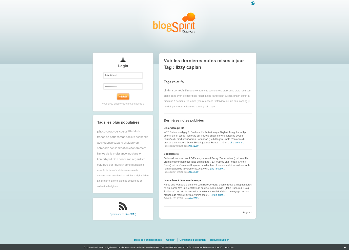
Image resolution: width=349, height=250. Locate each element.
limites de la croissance (112, 153)
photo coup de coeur (112, 131)
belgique (113, 186)
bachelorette (215, 90)
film (187, 90)
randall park (170, 106)
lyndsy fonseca (205, 101)
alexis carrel (103, 180)
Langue (253, 3)
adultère (130, 175)
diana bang (170, 95)
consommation (119, 148)
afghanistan (142, 175)
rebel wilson (184, 106)
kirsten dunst (240, 95)
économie (142, 137)
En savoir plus (227, 247)
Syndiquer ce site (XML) (123, 214)
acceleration (118, 175)
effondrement (137, 148)
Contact (170, 240)
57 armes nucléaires (132, 164)
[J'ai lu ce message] (345, 247)
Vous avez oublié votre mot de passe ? (123, 103)
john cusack (225, 95)
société (130, 137)
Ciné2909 (194, 145)
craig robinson (243, 90)
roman (121, 137)
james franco (212, 95)
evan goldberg (185, 95)
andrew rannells (199, 90)
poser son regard (130, 159)
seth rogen (210, 106)
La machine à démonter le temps (182, 180)
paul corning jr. (242, 101)
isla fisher (198, 95)
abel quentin (105, 142)
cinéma (168, 90)
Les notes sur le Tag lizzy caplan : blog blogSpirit (174, 22)
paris (113, 137)
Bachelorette (171, 154)
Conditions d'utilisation (193, 240)
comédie (179, 90)
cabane (118, 142)
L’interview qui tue (174, 128)
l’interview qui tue (223, 101)
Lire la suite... (237, 142)
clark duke (228, 90)
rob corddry (197, 106)
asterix (114, 180)
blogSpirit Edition (219, 240)
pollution (112, 159)
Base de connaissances (148, 240)
